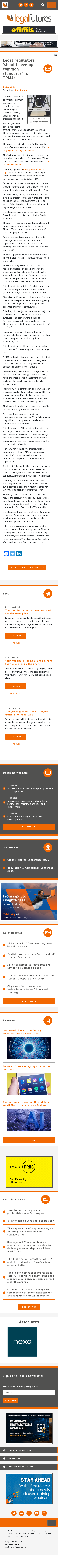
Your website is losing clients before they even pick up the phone (28, 662)
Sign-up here (10, 1400)
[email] (29, 1392)
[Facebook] (6, 554)
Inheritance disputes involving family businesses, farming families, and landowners (28, 803)
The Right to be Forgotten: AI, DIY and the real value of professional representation (29, 1262)
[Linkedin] (19, 554)
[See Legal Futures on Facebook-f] (31, 5)
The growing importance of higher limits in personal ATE (26, 713)
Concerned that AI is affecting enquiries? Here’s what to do (22, 1032)
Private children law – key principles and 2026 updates (30, 790)
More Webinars (29, 826)
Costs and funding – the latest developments (25, 818)
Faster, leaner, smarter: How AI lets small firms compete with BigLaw (26, 1104)
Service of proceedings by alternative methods (27, 1068)
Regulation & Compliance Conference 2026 (31, 869)
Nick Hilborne (21, 90)
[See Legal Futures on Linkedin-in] (26, 5)
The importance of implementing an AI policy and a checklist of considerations (30, 1231)
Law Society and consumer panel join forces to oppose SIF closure (31, 977)
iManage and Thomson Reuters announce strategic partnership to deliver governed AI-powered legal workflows (29, 1247)
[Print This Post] (55, 54)
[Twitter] (12, 554)
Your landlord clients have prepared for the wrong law (28, 612)
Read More (15, 635)
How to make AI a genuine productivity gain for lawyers (25, 1212)
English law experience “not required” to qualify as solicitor (31, 956)
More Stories (29, 1001)
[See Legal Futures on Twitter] (20, 5)
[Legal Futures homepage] (29, 19)
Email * (8, 1392)
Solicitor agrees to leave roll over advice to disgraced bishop (29, 966)
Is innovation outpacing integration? (30, 1220)
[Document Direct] (29, 1342)
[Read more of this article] (29, 1048)
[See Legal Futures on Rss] (44, 1513)
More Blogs (16, 643)
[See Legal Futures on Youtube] (36, 1513)
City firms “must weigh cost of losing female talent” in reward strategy (27, 989)
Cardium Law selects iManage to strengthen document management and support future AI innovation (29, 1292)
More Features (29, 1140)
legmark (24, 1547)
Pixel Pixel (18, 1544)
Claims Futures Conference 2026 (28, 859)
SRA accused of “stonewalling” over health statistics (30, 945)
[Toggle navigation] (51, 5)
